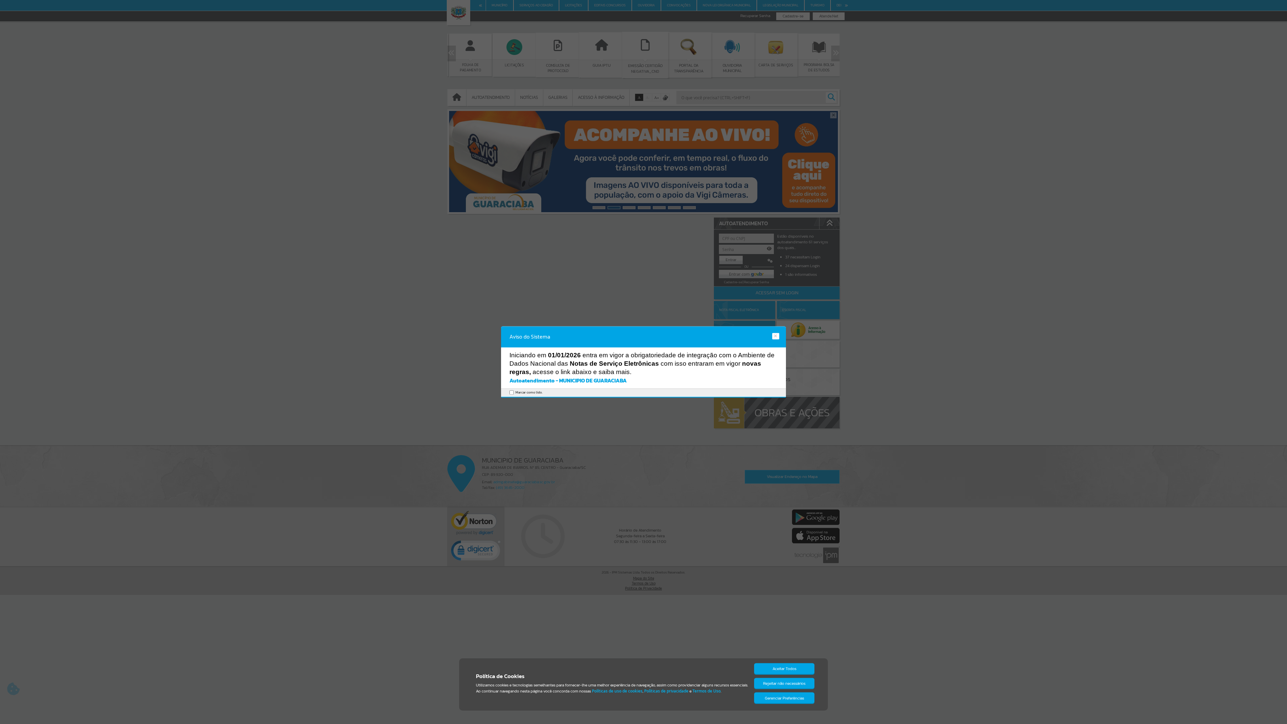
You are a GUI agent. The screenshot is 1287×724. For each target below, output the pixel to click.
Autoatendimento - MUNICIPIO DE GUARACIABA (568, 380)
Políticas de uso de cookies (617, 691)
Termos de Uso (706, 691)
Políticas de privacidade (666, 691)
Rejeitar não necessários (784, 683)
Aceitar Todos (784, 669)
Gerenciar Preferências (784, 698)
